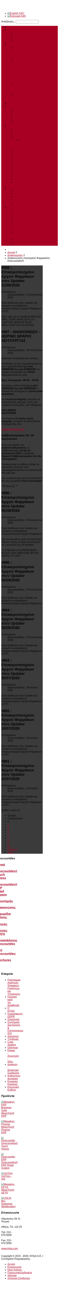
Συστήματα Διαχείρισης (26, 137)
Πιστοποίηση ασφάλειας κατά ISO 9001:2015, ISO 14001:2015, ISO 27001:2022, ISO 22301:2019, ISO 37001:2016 (39, 144)
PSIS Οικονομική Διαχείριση (29, 86)
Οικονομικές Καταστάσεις (27, 196)
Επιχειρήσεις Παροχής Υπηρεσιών (33, 114)
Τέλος (10, 852)
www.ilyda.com (9, 1248)
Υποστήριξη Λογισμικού (27, 35)
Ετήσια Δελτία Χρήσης (26, 199)
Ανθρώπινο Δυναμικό (25, 168)
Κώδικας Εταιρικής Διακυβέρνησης (33, 213)
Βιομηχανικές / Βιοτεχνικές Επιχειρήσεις (35, 109)
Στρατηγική (20, 131)
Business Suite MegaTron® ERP (32, 49)
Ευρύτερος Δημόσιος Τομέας (29, 83)
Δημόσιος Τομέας (23, 120)
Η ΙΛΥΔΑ (18, 128)
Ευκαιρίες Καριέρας (24, 171)
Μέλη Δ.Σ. (19, 241)
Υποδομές (19, 157)
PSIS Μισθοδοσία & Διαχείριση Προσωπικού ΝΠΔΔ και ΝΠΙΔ (35, 89)
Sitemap (12, 1275)
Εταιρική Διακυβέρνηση (20, 207)
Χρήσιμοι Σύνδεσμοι (18, 1278)
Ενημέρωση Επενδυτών (20, 188)
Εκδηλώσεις (20, 179)
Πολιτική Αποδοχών (25, 219)
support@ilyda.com (12, 429)
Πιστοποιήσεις (22, 134)
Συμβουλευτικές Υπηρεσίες (28, 41)
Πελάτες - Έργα (15, 106)
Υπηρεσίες (13, 30)
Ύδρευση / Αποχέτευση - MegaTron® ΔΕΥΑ (35, 79)
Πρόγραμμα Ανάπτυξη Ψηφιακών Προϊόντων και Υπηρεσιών (32, 183)
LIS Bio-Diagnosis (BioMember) (8, 1202)
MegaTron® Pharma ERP (7, 1130)
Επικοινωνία (14, 1267)
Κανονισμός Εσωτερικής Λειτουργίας (34, 210)
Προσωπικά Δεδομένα (19, 1272)
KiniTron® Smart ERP (26, 58)
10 (8, 846)
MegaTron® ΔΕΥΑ (7, 1191)
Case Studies (21, 123)
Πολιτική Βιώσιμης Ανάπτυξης (30, 227)
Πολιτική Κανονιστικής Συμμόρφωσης (34, 216)
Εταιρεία (12, 126)
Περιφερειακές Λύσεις (25, 52)
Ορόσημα (19, 159)
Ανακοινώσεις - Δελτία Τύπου (30, 193)
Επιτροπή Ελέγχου (24, 238)
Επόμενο (12, 849)
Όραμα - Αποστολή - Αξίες (28, 162)
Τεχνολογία (13, 103)
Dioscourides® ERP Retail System (9, 1165)
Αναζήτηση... (8, 21)
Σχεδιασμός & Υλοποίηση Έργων (32, 32)
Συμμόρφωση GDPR (25, 151)
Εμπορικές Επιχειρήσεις (27, 111)
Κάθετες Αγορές (22, 61)
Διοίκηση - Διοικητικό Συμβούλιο (31, 165)
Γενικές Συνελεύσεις (25, 202)
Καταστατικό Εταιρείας (26, 204)
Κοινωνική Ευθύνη (24, 173)
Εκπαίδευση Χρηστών (26, 38)
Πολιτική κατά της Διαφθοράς (29, 176)
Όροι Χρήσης (14, 1269)
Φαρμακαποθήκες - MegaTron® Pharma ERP (32, 72)
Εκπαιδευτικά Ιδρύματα (26, 95)
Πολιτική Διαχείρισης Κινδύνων (31, 230)
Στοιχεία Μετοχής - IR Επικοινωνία (32, 190)
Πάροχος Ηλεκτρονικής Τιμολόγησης (34, 47)
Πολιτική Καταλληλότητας (27, 244)
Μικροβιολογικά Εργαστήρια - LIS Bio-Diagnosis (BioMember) (35, 76)
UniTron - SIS (6, 1177)
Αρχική (11, 27)
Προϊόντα (12, 44)
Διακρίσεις (19, 154)
